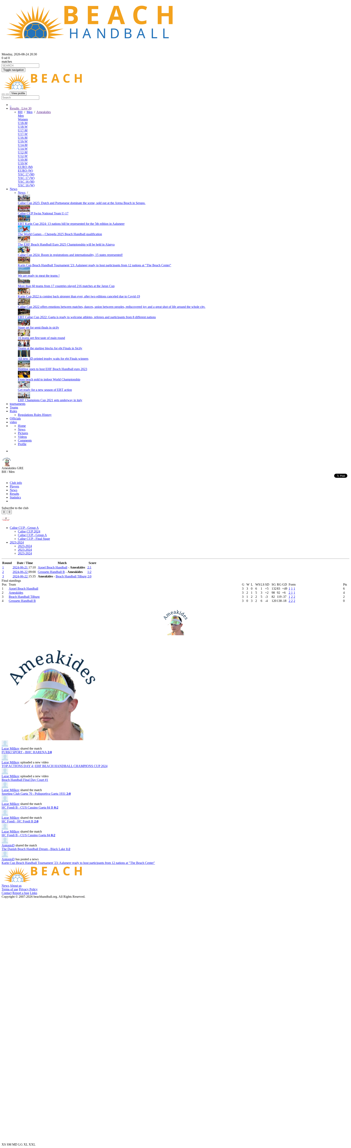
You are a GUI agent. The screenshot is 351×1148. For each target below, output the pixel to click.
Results (14, 493)
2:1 (89, 567)
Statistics (15, 497)
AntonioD (8, 845)
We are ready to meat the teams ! (39, 275)
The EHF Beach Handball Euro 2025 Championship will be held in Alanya (66, 244)
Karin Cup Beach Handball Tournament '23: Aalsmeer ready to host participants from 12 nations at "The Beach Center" (94, 265)
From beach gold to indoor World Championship (49, 379)
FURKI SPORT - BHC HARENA (27, 752)
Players (14, 486)
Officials (15, 418)
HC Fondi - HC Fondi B (20, 821)
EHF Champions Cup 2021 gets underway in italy (50, 400)
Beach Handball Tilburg (71, 576)
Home (22, 425)
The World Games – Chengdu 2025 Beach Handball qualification (60, 234)
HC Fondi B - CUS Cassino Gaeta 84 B (30, 807)
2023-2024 (17, 542)
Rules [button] (13, 411)
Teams (14, 407)
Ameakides (43, 112)
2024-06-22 (20, 572)
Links (33, 893)
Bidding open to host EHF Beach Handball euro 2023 (52, 369)
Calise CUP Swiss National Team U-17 (43, 213)
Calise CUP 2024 (29, 531)
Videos (22, 436)
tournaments (17, 404)
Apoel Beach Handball (52, 567)
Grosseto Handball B (51, 572)
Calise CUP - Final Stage (34, 538)
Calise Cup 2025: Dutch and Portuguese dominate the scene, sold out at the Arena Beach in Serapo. (81, 203)
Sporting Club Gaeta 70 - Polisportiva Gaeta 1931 (36, 793)
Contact (7, 893)
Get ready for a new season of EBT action (45, 389)
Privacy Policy (28, 889)
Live (26, 108)
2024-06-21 (20, 567)
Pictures (23, 433)
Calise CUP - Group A (24, 527)
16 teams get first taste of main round (41, 338)
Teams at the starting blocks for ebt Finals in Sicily (50, 348)
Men (29, 112)
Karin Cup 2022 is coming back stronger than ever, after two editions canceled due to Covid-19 (79, 296)
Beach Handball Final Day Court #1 (25, 780)
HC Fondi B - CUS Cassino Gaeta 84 (28, 835)
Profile (22, 444)
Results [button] (20, 108)
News (13, 189)
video (13, 422)
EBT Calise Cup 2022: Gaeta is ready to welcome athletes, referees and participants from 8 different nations (87, 317)
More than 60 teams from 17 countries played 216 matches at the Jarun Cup (66, 286)
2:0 (89, 576)
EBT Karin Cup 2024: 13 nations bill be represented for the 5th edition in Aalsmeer (71, 223)
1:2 (89, 572)
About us (16, 885)
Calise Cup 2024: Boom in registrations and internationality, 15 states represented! (70, 255)
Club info (16, 482)
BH (20, 112)
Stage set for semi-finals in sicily (38, 327)
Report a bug (20, 893)
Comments (25, 440)
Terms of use (10, 889)
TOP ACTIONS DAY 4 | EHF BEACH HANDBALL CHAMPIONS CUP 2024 (54, 766)
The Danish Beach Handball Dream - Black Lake (36, 849)
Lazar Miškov (11, 748)
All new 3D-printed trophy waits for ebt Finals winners (53, 358)
